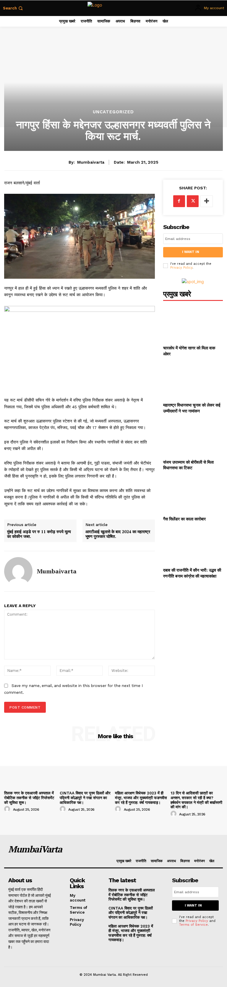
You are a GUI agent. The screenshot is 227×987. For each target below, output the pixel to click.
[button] (13, 8)
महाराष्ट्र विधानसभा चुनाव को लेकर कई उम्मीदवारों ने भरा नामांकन (191, 408)
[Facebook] (179, 201)
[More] (206, 201)
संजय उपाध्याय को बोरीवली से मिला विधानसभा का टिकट (188, 465)
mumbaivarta (90, 162)
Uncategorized (113, 112)
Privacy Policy (181, 268)
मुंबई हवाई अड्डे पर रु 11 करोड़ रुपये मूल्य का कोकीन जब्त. (39, 534)
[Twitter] (193, 201)
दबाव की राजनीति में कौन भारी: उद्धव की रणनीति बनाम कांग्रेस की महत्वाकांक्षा (192, 573)
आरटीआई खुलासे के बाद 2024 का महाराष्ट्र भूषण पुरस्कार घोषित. (117, 534)
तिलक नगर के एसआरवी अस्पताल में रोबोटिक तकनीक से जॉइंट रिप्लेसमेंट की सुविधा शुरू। (29, 797)
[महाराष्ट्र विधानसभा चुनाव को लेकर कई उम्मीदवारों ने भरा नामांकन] (193, 381)
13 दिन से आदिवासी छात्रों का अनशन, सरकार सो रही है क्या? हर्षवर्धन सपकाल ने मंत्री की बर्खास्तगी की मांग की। (196, 800)
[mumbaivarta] (18, 571)
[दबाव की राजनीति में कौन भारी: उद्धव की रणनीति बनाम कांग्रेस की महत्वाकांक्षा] (193, 546)
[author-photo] (8, 809)
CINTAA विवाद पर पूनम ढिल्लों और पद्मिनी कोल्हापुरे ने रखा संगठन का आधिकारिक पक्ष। (85, 797)
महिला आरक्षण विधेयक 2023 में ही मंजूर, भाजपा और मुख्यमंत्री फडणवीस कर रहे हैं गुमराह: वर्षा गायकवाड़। (141, 797)
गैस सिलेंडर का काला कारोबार (184, 519)
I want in (190, 252)
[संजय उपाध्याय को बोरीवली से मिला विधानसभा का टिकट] (193, 437)
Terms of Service (193, 925)
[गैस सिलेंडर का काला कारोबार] (193, 494)
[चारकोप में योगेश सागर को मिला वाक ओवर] (193, 323)
